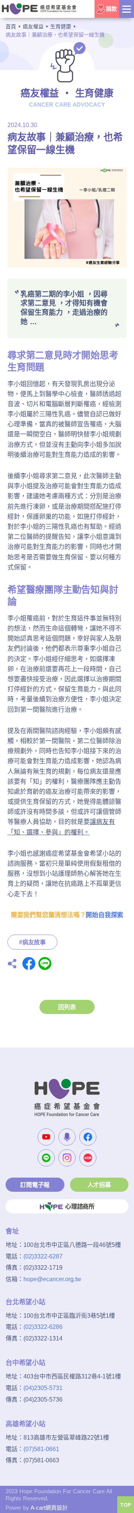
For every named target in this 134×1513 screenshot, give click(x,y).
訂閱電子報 (35, 1185)
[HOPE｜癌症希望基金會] (39, 9)
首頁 (11, 26)
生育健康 (60, 26)
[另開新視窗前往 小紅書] (87, 1157)
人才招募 (99, 1185)
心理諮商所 (80, 1206)
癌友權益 (33, 26)
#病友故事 (32, 942)
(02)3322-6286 (43, 1327)
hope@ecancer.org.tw (52, 1279)
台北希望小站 (25, 1302)
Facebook (28, 963)
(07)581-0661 (41, 1449)
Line (44, 963)
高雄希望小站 (25, 1424)
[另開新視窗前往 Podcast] (67, 1137)
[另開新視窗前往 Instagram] (67, 1157)
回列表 (67, 1007)
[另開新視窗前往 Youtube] (46, 1137)
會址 (12, 1231)
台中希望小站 (25, 1363)
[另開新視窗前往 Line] (46, 1157)
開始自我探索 (104, 915)
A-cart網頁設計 (49, 1507)
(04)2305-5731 (43, 1388)
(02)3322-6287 (43, 1256)
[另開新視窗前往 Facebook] (87, 1137)
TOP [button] (125, 1505)
